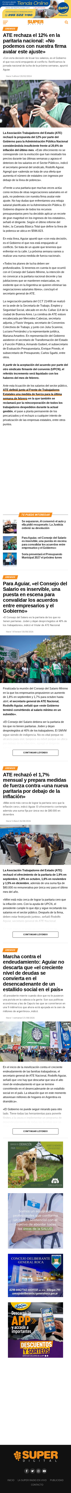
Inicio (10, 1480)
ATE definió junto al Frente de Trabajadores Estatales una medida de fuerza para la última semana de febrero (32, 394)
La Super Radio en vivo (32, 1480)
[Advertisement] (35, 473)
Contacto (37, 1484)
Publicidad (56, 1480)
